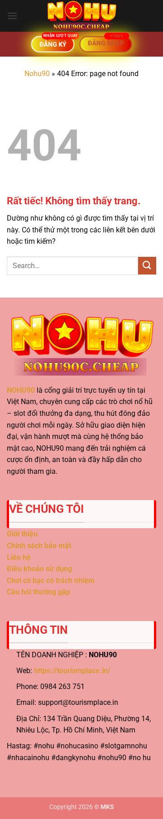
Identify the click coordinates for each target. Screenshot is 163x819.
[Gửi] (147, 266)
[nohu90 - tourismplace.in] (81, 16)
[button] (12, 16)
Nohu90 (37, 73)
